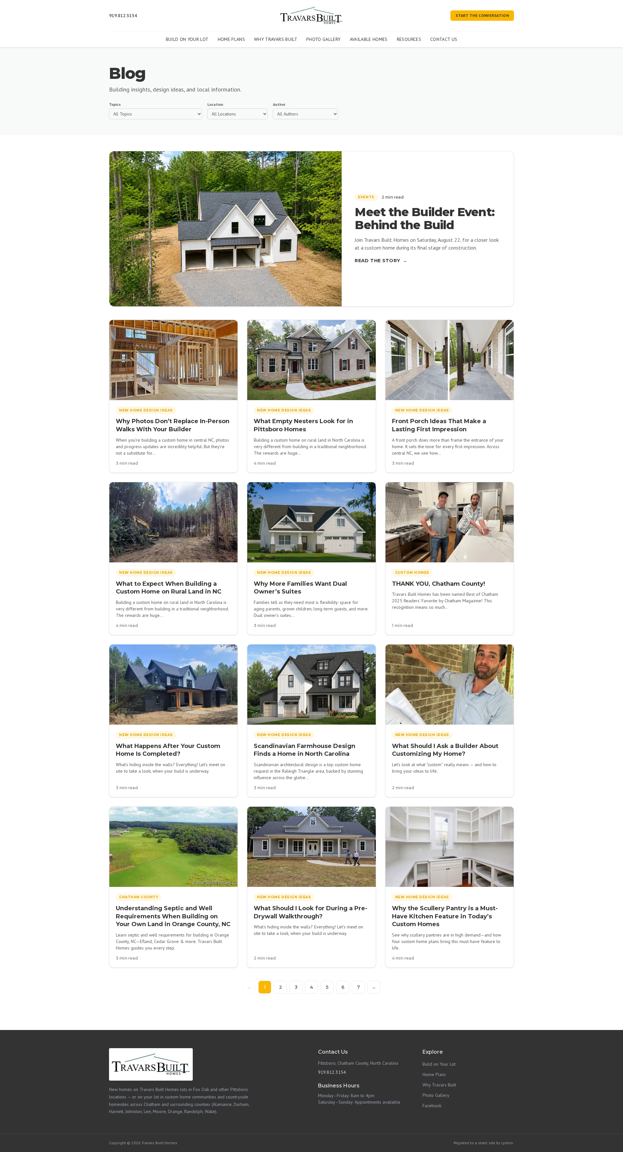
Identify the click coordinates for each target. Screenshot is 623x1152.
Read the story (381, 260)
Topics (115, 104)
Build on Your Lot (187, 39)
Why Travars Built (275, 39)
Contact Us (444, 39)
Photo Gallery (323, 39)
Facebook (431, 1106)
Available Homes (369, 39)
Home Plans (231, 39)
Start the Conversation (482, 15)
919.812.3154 (123, 15)
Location (215, 104)
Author (279, 104)
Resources (409, 39)
